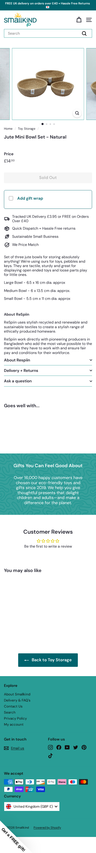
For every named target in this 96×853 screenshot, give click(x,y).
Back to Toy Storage (52, 660)
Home (8, 129)
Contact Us (13, 706)
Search (10, 712)
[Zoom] (77, 113)
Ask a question (18, 381)
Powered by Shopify (47, 828)
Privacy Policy (15, 718)
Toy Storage (26, 129)
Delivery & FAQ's (17, 700)
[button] (16, 836)
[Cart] (78, 20)
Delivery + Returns (21, 370)
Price (9, 154)
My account (14, 724)
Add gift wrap (30, 198)
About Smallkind (17, 694)
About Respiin (17, 360)
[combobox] (48, 33)
